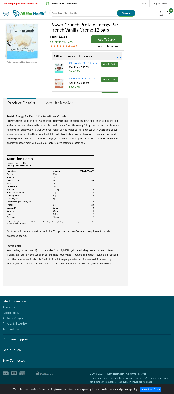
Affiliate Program (14, 318)
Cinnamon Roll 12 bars (82, 78)
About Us (9, 307)
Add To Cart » (107, 39)
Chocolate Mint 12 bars (83, 63)
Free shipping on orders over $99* (20, 3)
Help (143, 3)
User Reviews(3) (58, 102)
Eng (155, 3)
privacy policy (129, 389)
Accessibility (11, 312)
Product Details (21, 102)
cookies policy (108, 389)
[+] (119, 56)
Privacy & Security (15, 323)
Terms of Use (11, 329)
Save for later (104, 46)
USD (165, 3)
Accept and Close (150, 389)
